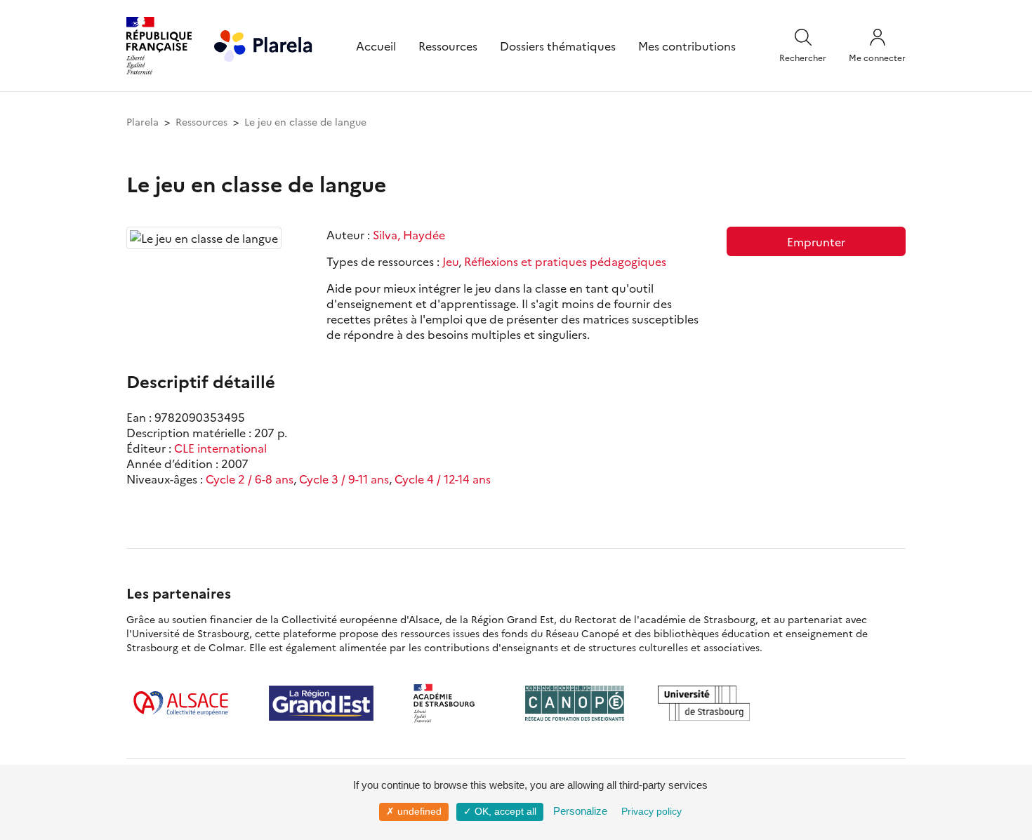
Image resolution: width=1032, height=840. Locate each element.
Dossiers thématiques (558, 45)
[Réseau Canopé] (574, 703)
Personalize (580, 811)
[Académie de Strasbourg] (449, 703)
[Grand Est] (321, 703)
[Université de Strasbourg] (704, 703)
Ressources (447, 45)
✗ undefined (414, 811)
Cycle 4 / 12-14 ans (443, 478)
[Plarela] (263, 43)
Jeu (450, 261)
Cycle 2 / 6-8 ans (249, 478)
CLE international (220, 447)
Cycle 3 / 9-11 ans (344, 478)
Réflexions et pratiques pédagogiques (565, 261)
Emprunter (816, 241)
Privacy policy (651, 811)
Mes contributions (687, 45)
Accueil (376, 45)
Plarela (142, 121)
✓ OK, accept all (499, 811)
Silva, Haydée (409, 234)
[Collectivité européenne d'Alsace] (180, 703)
